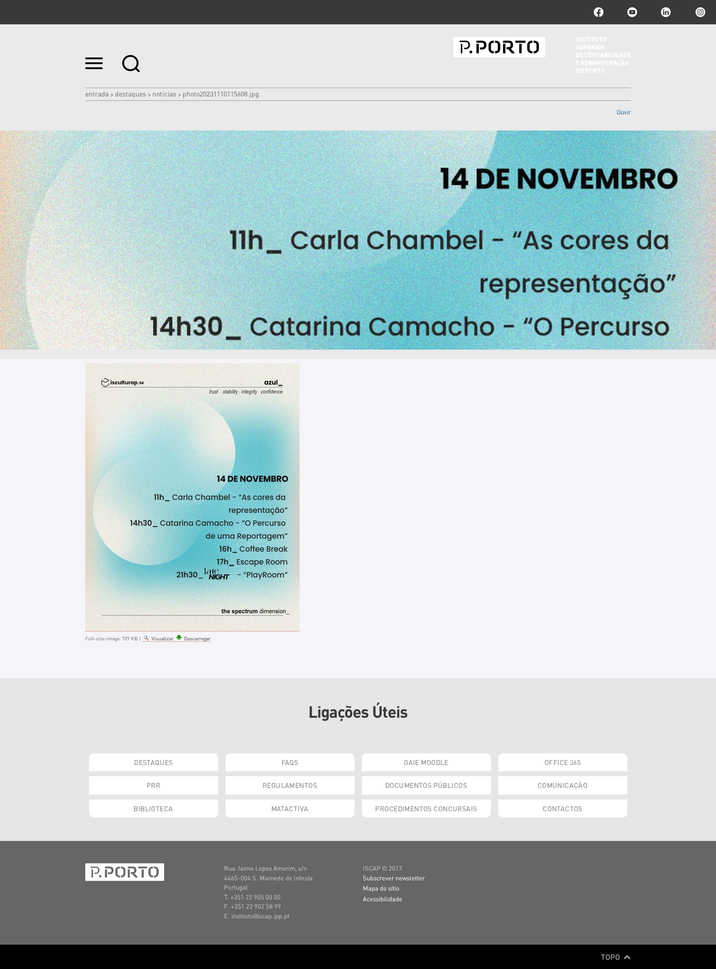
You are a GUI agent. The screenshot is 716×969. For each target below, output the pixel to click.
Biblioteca (153, 808)
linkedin (666, 12)
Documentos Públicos (426, 785)
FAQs (290, 762)
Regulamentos (290, 785)
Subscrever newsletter (394, 878)
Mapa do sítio (381, 888)
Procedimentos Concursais (426, 808)
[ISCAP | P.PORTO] (542, 55)
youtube (632, 12)
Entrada (97, 93)
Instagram (699, 12)
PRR (153, 785)
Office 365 (563, 762)
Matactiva (290, 808)
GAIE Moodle (426, 762)
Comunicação (563, 785)
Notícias (164, 93)
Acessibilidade (382, 898)
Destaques (130, 93)
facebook (598, 12)
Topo (611, 957)
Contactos (563, 808)
